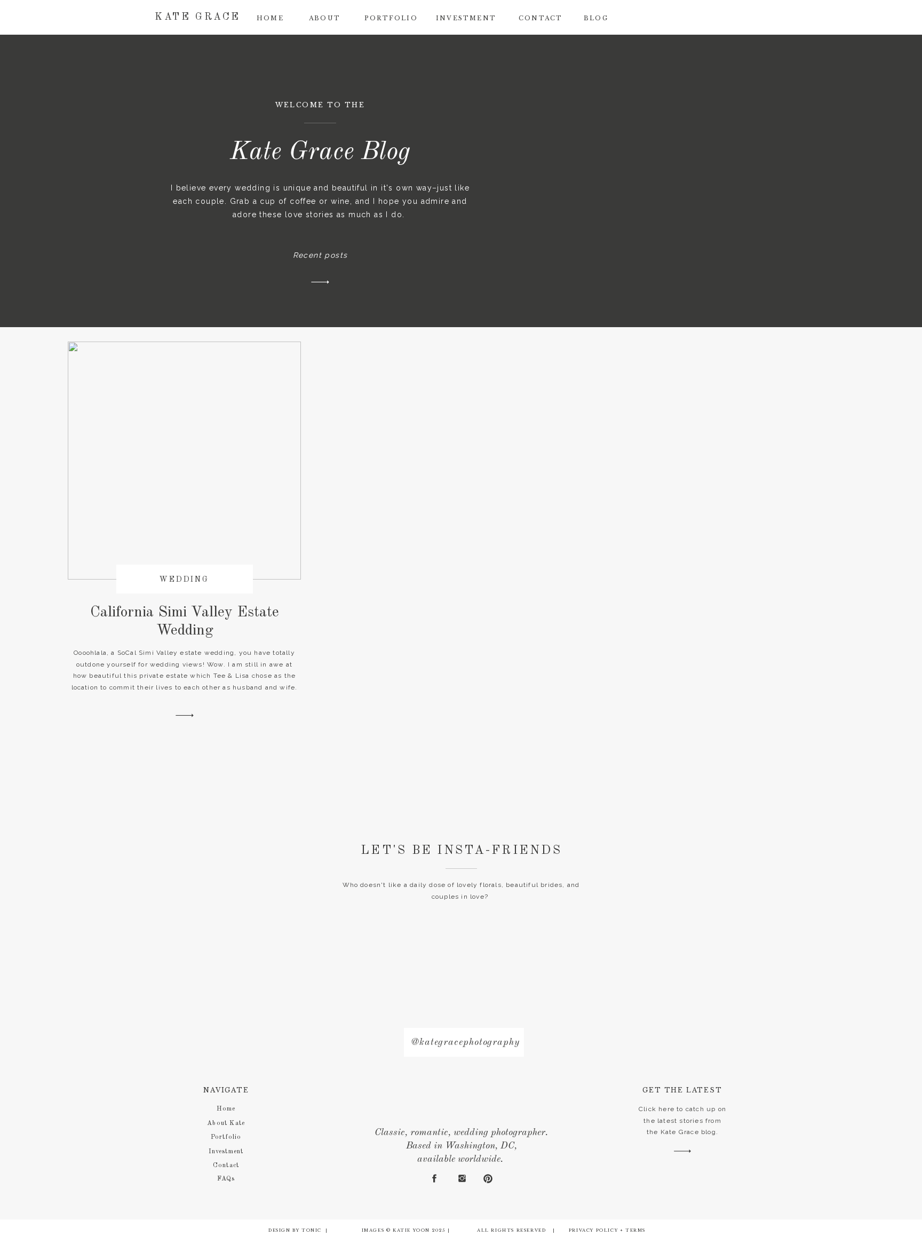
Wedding (184, 579)
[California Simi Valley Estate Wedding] (184, 715)
